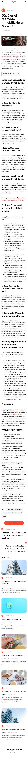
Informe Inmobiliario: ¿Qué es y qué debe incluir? (13, 691)
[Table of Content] (18, 74)
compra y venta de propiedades (14, 509)
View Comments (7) (13, 523)
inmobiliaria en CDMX (7, 56)
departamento (6, 513)
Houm (15, 414)
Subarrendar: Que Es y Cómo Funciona (11, 619)
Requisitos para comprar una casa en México (12, 655)
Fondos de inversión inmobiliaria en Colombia (13, 729)
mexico (4, 516)
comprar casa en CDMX (18, 200)
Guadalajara (17, 56)
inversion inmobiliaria (17, 513)
